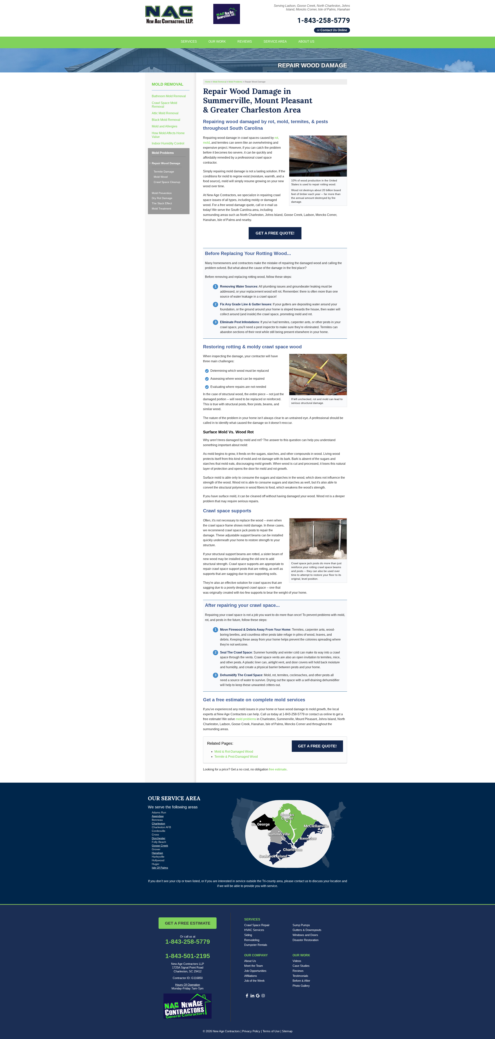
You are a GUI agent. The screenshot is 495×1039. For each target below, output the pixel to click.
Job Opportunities (255, 970)
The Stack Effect (162, 203)
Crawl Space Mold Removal (164, 104)
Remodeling (251, 940)
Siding (248, 935)
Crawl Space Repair (257, 925)
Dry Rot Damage (162, 198)
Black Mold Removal (166, 119)
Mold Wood (161, 176)
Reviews (298, 970)
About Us (250, 961)
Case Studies (301, 965)
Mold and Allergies (164, 126)
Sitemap (287, 1031)
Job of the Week (254, 980)
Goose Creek (160, 845)
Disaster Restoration (305, 940)
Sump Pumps (301, 925)
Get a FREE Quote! (275, 233)
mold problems (246, 719)
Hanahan (157, 852)
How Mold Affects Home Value (168, 134)
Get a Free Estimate (187, 923)
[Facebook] (247, 995)
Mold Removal (167, 84)
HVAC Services (254, 930)
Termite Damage (164, 171)
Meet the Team (253, 965)
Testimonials (300, 975)
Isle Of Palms (160, 867)
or (332, 30)
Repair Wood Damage (166, 163)
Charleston (158, 823)
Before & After (301, 980)
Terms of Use (271, 1031)
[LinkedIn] (252, 995)
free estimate (278, 769)
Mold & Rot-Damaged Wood (233, 751)
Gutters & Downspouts (307, 930)
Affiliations (250, 975)
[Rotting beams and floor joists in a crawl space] (318, 155)
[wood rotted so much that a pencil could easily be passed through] (318, 374)
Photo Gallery (301, 985)
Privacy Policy (251, 1031)
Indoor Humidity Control (168, 143)
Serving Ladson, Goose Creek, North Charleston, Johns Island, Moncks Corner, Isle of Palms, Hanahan (312, 7)
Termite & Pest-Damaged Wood (236, 756)
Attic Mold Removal (165, 113)
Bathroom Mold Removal (169, 96)
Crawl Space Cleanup (167, 182)
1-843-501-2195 (187, 956)
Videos (297, 961)
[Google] (257, 995)
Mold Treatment (161, 208)
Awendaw (158, 816)
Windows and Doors (305, 935)
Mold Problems (163, 153)
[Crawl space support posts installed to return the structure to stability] (318, 538)
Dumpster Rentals (255, 944)
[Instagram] (263, 995)
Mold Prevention (162, 193)
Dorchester (158, 838)
